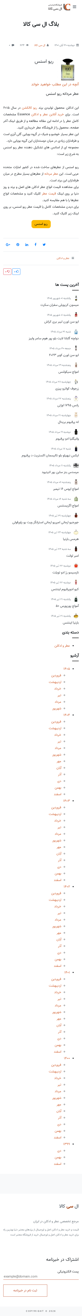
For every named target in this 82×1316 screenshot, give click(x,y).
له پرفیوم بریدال (68, 422)
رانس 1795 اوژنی (68, 405)
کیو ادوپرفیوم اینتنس (65, 589)
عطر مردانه (51, 173)
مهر (59, 761)
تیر (59, 695)
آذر (59, 774)
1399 (66, 1144)
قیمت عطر (49, 193)
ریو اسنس (44, 61)
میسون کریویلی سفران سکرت (59, 305)
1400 (67, 1058)
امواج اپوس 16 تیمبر (66, 489)
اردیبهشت (55, 682)
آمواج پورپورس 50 (67, 606)
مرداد (58, 702)
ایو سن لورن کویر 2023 (64, 355)
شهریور (56, 708)
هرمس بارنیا (71, 539)
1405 (66, 669)
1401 (67, 972)
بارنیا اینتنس (71, 622)
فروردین (56, 675)
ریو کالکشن (29, 107)
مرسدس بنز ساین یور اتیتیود (60, 472)
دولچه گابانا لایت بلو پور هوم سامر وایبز (54, 338)
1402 (67, 886)
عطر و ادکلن (62, 645)
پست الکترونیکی (68, 1271)
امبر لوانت (72, 555)
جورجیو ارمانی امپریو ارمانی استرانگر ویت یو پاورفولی (45, 522)
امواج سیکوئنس (68, 371)
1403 (66, 801)
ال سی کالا (39, 45)
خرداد (57, 688)
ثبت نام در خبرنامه (25, 1290)
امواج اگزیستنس (68, 505)
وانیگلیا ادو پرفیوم (67, 438)
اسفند (57, 794)
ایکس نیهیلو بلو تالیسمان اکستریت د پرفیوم (50, 455)
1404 (66, 715)
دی (59, 781)
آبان (58, 768)
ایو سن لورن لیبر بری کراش (61, 321)
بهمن (58, 787)
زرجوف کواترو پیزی (67, 388)
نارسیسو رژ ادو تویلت (65, 572)
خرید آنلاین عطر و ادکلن (47, 114)
